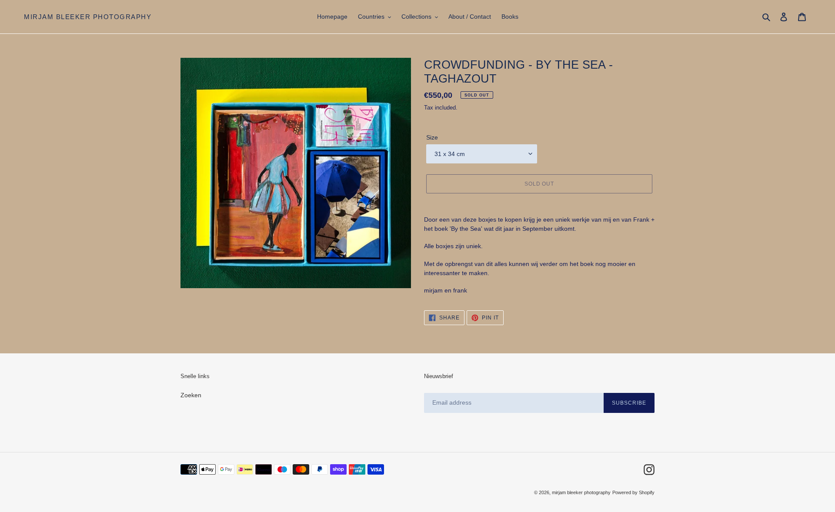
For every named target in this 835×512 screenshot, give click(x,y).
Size (432, 137)
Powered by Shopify (633, 492)
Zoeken (190, 395)
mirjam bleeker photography (87, 16)
